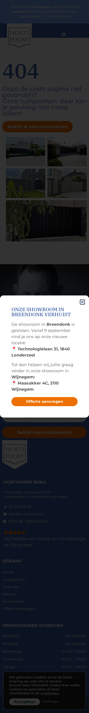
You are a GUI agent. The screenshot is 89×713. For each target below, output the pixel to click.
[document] (44, 356)
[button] (82, 302)
